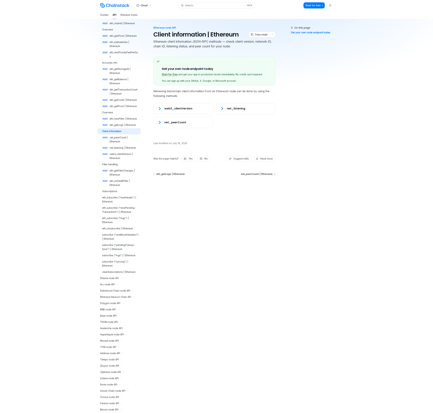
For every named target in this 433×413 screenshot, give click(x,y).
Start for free (170, 74)
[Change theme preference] (330, 5)
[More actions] (272, 34)
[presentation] (121, 216)
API (114, 14)
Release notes (129, 14)
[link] (183, 108)
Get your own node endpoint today (310, 32)
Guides (104, 14)
